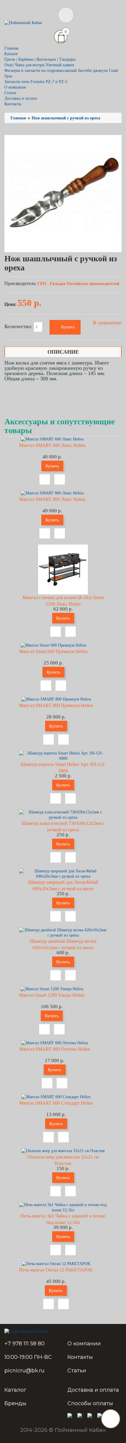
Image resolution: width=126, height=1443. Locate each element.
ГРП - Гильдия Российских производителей (78, 284)
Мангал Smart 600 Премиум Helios (53, 651)
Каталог (15, 1390)
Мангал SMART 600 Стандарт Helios (56, 1103)
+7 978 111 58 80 (24, 1343)
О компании (15, 87)
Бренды (15, 1403)
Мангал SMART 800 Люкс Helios (52, 499)
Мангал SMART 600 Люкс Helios (52, 445)
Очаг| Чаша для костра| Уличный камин (39, 65)
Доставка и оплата (20, 98)
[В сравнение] (59, 479)
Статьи (10, 93)
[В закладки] (44, 479)
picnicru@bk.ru (24, 1370)
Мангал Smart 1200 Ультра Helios (51, 995)
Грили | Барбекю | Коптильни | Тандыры (39, 59)
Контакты (12, 104)
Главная (11, 48)
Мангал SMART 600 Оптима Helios (54, 1049)
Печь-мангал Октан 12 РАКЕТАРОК (56, 1269)
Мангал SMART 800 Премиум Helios (56, 705)
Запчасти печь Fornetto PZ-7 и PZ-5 (35, 81)
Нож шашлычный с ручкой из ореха (66, 118)
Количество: (19, 327)
